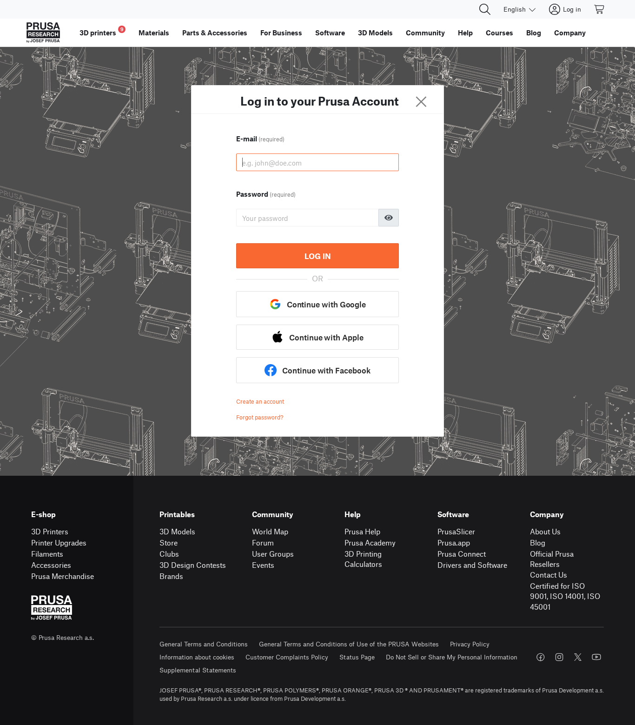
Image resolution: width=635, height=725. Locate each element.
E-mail (260, 138)
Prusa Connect (461, 553)
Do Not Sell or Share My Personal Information (451, 657)
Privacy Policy (469, 644)
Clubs (169, 553)
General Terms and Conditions (203, 644)
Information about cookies (196, 657)
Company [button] (570, 32)
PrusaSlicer (456, 531)
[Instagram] (559, 657)
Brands (171, 576)
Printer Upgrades (58, 542)
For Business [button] (281, 32)
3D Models (177, 531)
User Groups (273, 553)
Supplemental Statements (197, 670)
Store (168, 542)
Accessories (51, 564)
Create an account (260, 401)
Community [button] (425, 32)
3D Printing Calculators (363, 559)
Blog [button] (533, 32)
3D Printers (49, 531)
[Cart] (599, 9)
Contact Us (548, 574)
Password (266, 194)
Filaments (47, 553)
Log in (317, 255)
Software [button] (330, 32)
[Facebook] (540, 657)
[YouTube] (596, 657)
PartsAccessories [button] (214, 32)
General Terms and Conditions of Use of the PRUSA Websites (349, 644)
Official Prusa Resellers (552, 559)
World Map (270, 531)
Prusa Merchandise (62, 576)
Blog (537, 542)
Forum (263, 542)
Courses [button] (499, 32)
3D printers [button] (101, 31)
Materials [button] (154, 32)
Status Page (357, 657)
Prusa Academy (370, 542)
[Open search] (485, 9)
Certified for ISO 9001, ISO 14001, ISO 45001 (565, 596)
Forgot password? (259, 417)
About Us (545, 531)
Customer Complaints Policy (286, 657)
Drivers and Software (472, 564)
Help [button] (465, 32)
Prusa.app (453, 542)
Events (263, 564)
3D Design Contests (192, 564)
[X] (577, 657)
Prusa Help (362, 531)
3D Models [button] (375, 32)
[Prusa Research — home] (43, 32)
